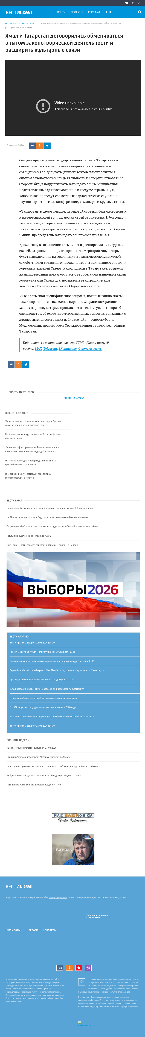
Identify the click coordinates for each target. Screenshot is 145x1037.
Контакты (49, 930)
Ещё (109, 12)
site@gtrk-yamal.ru (58, 897)
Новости (59, 12)
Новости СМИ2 (74, 397)
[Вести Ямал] (19, 13)
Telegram (50, 348)
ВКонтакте (68, 348)
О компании (13, 930)
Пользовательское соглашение (97, 916)
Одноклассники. (90, 348)
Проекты (77, 12)
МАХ (38, 348)
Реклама (94, 12)
